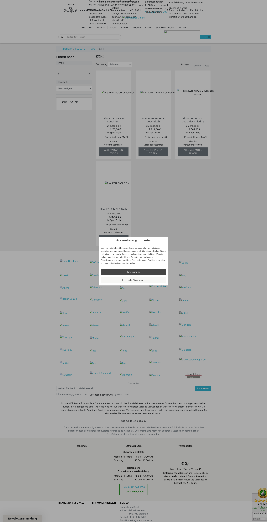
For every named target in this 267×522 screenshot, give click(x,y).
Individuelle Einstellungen (133, 280)
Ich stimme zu (133, 272)
